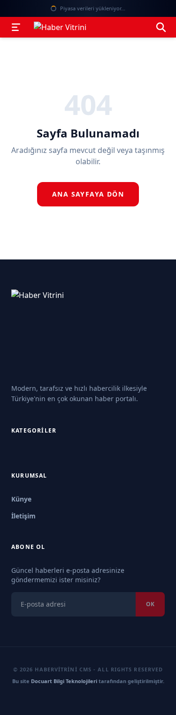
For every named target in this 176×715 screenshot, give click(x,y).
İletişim (23, 515)
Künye (21, 498)
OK (150, 604)
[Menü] (16, 27)
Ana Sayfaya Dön (88, 194)
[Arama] (160, 27)
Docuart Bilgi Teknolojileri (64, 681)
